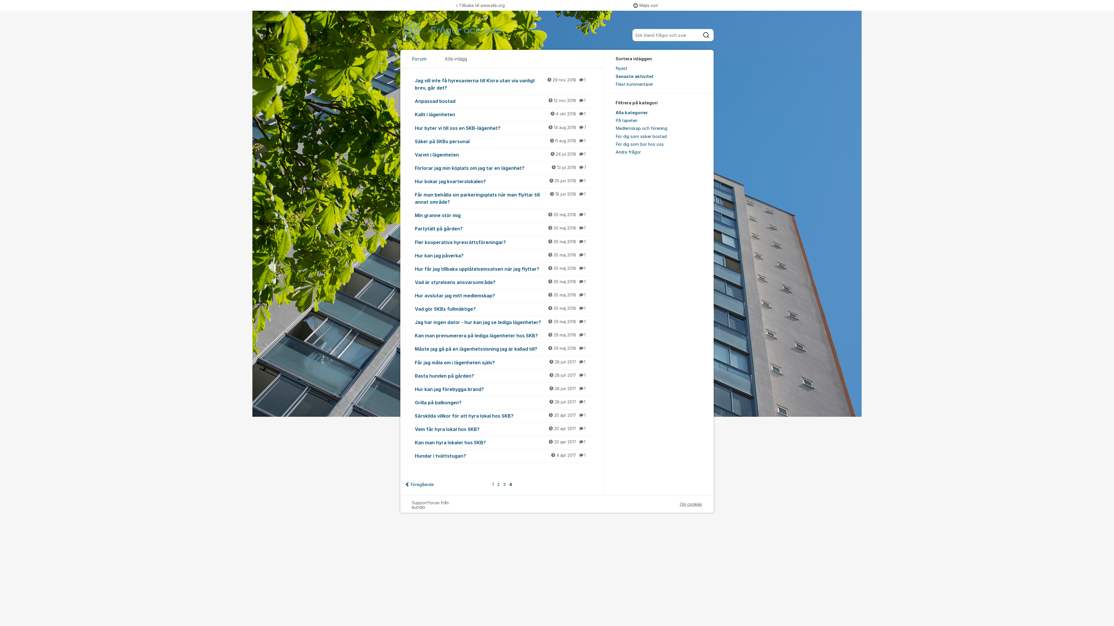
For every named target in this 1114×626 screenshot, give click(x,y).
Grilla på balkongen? (500, 402)
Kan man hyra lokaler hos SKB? (500, 442)
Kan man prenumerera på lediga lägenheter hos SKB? (500, 336)
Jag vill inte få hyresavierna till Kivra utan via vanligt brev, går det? (500, 84)
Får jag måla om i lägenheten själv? (500, 362)
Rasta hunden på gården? (500, 376)
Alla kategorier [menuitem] (632, 112)
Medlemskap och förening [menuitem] (641, 128)
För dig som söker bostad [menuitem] (641, 136)
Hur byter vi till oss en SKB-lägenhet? (500, 128)
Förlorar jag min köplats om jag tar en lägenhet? (500, 168)
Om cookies (691, 504)
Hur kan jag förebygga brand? (500, 389)
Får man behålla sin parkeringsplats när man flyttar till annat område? (500, 198)
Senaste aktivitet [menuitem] (635, 76)
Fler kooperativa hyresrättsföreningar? (500, 242)
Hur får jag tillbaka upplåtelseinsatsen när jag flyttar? (500, 269)
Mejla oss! (648, 5)
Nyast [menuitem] (621, 68)
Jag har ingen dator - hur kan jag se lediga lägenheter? (500, 322)
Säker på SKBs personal (500, 141)
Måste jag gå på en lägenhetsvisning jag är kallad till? (500, 349)
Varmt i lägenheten (500, 155)
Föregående (422, 484)
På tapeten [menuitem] (626, 120)
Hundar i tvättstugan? (500, 456)
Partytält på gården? (500, 229)
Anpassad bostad (500, 101)
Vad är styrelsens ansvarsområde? (500, 282)
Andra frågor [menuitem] (628, 152)
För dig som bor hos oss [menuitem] (640, 144)
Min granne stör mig (500, 215)
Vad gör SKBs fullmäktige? (500, 309)
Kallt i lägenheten (500, 114)
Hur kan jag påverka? (500, 256)
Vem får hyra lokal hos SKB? (500, 429)
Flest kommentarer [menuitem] (634, 84)
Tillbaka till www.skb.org (482, 5)
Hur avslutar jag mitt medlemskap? (500, 296)
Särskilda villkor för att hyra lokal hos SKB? (500, 416)
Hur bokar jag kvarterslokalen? (500, 181)
